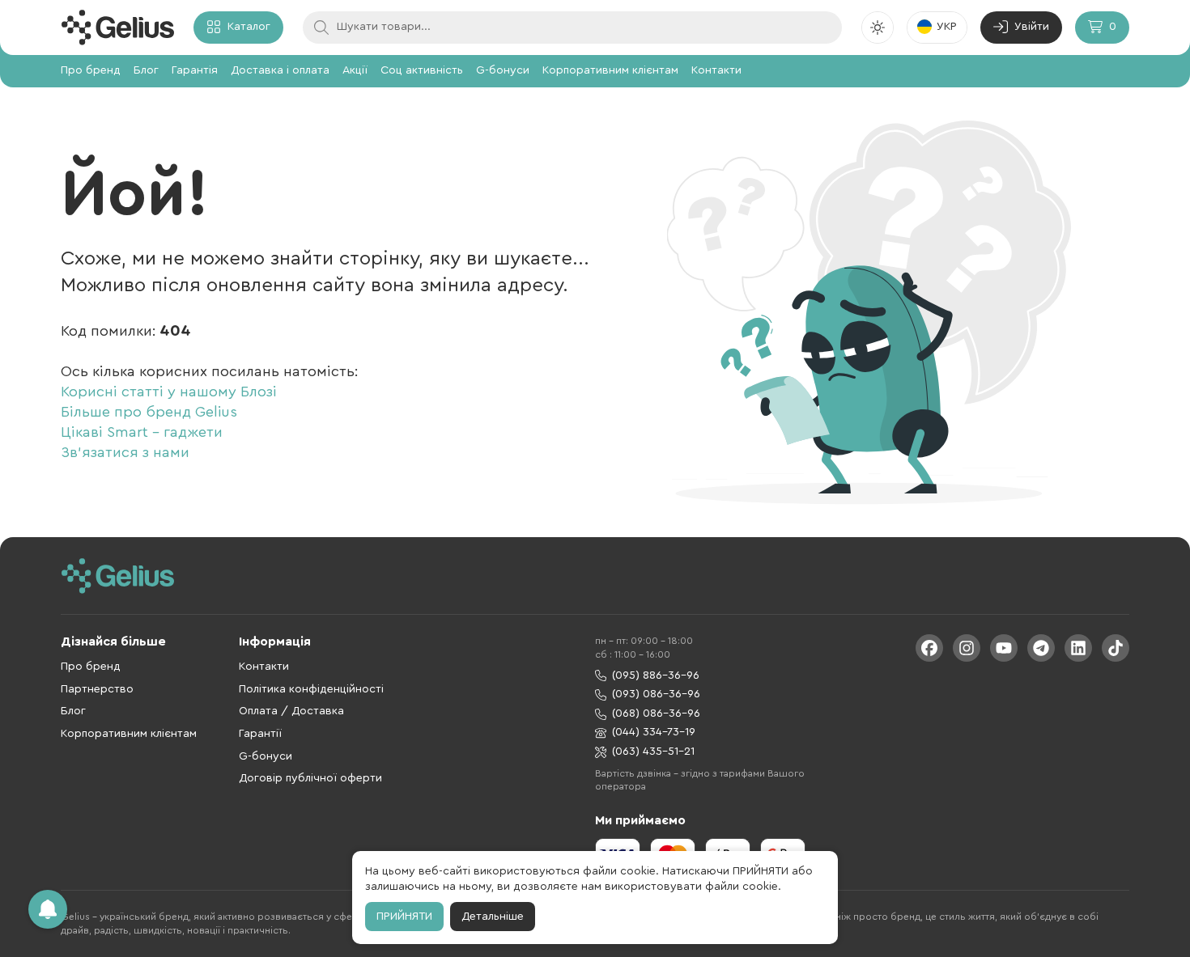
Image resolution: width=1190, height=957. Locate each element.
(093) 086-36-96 (656, 694)
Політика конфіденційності (311, 689)
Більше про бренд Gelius (149, 411)
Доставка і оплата (280, 70)
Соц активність (421, 70)
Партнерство (97, 689)
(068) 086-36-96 (656, 713)
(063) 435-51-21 (653, 751)
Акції (355, 70)
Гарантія (195, 70)
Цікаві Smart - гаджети (142, 432)
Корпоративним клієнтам (610, 70)
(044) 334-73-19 (653, 732)
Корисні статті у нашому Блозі (169, 391)
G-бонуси (502, 70)
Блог (146, 70)
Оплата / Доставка (291, 711)
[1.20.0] (117, 27)
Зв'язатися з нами (125, 452)
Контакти (716, 70)
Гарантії (260, 733)
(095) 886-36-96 (655, 675)
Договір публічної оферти (310, 778)
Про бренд (91, 70)
